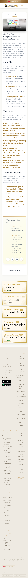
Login (7, 525)
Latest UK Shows (21, 449)
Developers (7, 513)
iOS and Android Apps (21, 410)
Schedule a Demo (16, 226)
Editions (21, 461)
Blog (21, 474)
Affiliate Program (7, 497)
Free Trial (21, 422)
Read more (14, 235)
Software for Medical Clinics (7, 443)
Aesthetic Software (21, 375)
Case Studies (7, 507)
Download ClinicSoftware (21, 478)
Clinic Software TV (21, 438)
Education (7, 515)
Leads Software (21, 388)
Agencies (7, 520)
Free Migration (7, 505)
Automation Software (21, 385)
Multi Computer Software (21, 415)
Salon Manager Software (7, 466)
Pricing (21, 425)
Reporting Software (21, 406)
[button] (22, 5)
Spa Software (7, 459)
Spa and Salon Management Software (7, 472)
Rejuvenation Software (21, 399)
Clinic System (21, 361)
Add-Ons (21, 467)
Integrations (7, 510)
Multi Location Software (21, 419)
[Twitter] (2, 377)
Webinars (7, 518)
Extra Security (21, 454)
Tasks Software (21, 391)
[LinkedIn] (6, 377)
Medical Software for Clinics (7, 447)
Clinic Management (21, 357)
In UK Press (21, 456)
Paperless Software (21, 381)
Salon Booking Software (7, 479)
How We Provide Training (21, 434)
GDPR (21, 472)
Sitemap (21, 464)
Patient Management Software (21, 371)
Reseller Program (7, 500)
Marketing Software (7, 435)
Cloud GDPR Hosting (21, 441)
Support (21, 469)
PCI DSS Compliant (21, 445)
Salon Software (7, 476)
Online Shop (21, 394)
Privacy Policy (7, 575)
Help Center (21, 459)
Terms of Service (8, 572)
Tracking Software (21, 396)
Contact (7, 523)
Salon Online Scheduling (7, 483)
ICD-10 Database (21, 451)
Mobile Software (21, 403)
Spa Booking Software (7, 451)
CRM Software (21, 377)
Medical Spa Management (7, 462)
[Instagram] (4, 377)
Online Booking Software (7, 439)
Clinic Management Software (21, 365)
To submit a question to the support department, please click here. (7, 542)
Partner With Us (7, 502)
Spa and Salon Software (7, 455)
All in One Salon (7, 487)
